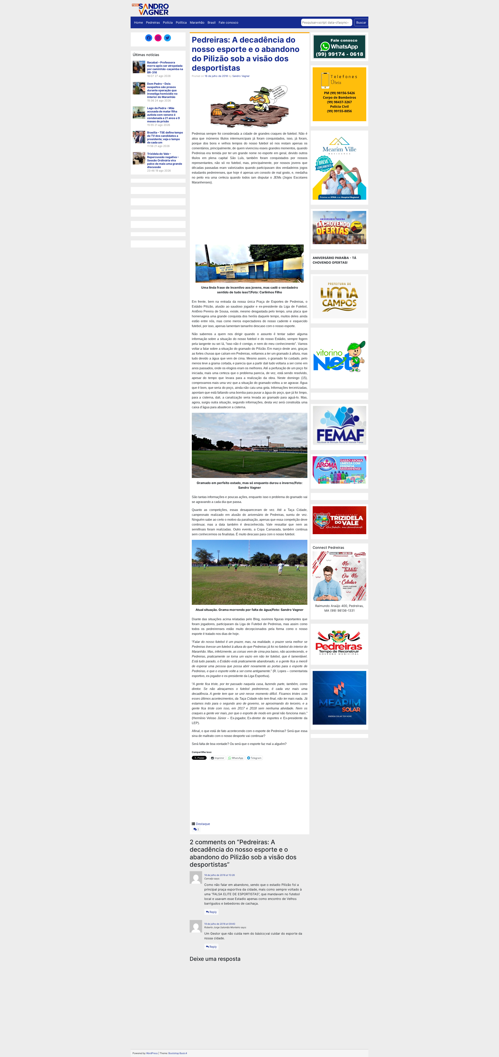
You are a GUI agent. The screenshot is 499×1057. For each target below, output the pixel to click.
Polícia (168, 22)
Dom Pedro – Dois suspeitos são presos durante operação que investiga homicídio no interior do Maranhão (162, 90)
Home (138, 22)
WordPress (152, 1053)
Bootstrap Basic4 (177, 1053)
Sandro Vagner (241, 76)
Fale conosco (228, 22)
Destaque (203, 824)
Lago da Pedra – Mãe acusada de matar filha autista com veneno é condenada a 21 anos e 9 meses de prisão (163, 114)
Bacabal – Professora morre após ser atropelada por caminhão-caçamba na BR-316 (165, 67)
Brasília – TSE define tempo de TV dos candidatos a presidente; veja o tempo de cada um (165, 137)
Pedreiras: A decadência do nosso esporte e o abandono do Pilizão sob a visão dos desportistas (246, 54)
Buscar (361, 22)
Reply (213, 912)
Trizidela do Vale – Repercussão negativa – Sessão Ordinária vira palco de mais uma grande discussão (164, 160)
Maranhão (197, 22)
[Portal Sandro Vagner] (150, 8)
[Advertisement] (249, 215)
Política (181, 22)
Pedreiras (153, 22)
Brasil (212, 22)
